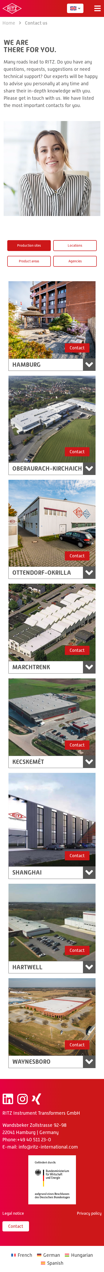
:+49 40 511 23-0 (33, 1139)
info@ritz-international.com (48, 1147)
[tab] (29, 245)
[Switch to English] (73, 8)
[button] (97, 8)
